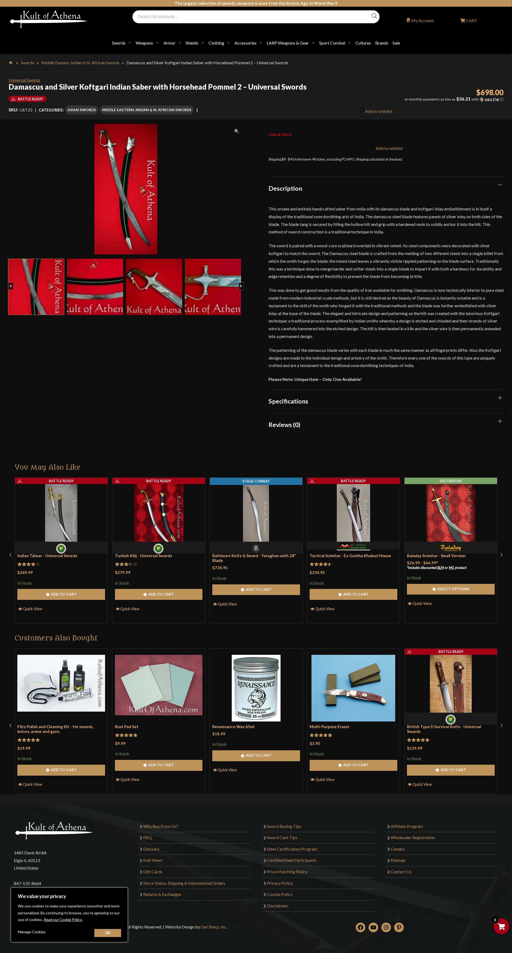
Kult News (152, 860)
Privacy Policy (280, 883)
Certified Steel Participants (292, 860)
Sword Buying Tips (284, 826)
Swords (119, 42)
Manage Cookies (32, 932)
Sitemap (398, 860)
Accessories (245, 42)
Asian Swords (81, 109)
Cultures (363, 42)
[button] (426, 99)
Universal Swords (24, 79)
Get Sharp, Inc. (214, 926)
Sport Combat (332, 42)
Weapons (144, 42)
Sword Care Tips (282, 837)
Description (285, 188)
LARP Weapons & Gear (288, 42)
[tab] (386, 188)
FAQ (147, 837)
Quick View (32, 608)
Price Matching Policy (287, 871)
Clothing (216, 42)
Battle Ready (61, 481)
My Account (422, 20)
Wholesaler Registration (413, 837)
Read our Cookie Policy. (63, 919)
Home (11, 61)
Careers (398, 848)
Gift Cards (152, 871)
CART (471, 20)
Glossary (151, 848)
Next (243, 283)
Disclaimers (278, 905)
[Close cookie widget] (107, 933)
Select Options (453, 589)
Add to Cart (64, 594)
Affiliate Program (407, 826)
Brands (381, 42)
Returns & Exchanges (162, 894)
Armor (169, 42)
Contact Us (401, 871)
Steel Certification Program (292, 848)
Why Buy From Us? (160, 826)
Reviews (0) (284, 424)
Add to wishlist (378, 111)
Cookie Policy (280, 894)
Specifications (288, 401)
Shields (192, 42)
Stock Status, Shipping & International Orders (184, 883)
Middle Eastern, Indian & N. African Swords (80, 62)
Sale (396, 42)
